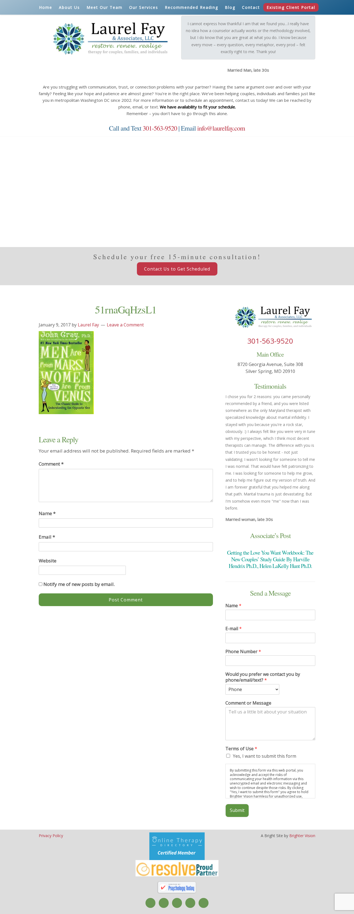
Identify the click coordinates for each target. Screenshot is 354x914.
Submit (237, 810)
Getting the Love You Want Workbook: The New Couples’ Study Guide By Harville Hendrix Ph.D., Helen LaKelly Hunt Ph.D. (270, 559)
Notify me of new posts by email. (79, 584)
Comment (51, 464)
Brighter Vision (302, 835)
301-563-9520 (160, 128)
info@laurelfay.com (221, 128)
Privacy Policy (51, 835)
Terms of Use (241, 749)
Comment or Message (248, 703)
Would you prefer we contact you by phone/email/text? (262, 677)
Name (47, 513)
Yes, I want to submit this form (264, 756)
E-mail (233, 629)
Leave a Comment (125, 325)
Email (47, 537)
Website (47, 560)
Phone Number (243, 652)
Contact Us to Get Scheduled (177, 269)
